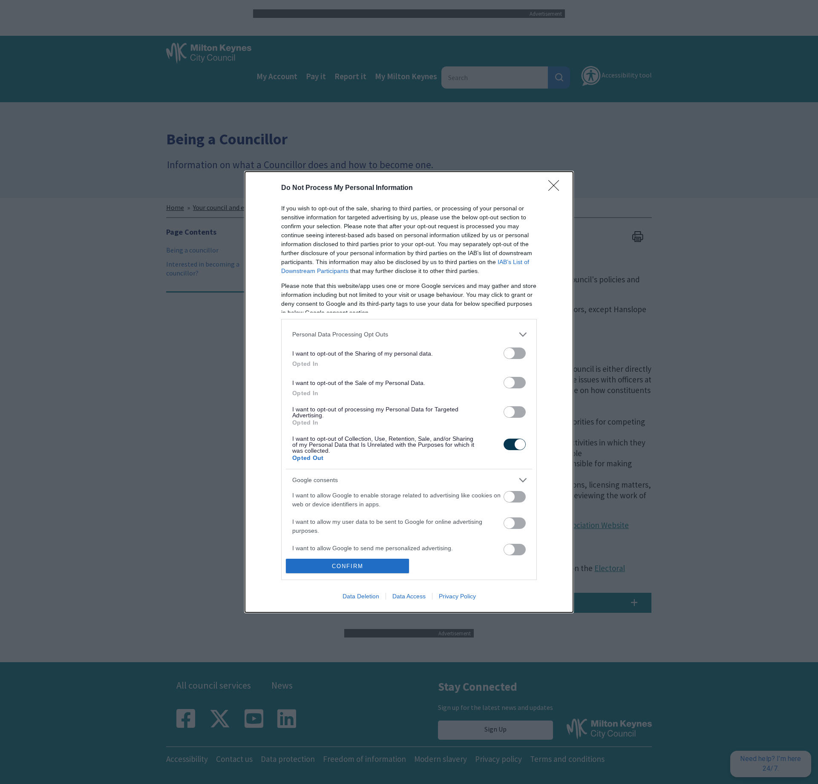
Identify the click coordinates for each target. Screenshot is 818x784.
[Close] (556, 188)
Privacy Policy (457, 596)
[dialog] (409, 392)
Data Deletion (361, 596)
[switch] (515, 353)
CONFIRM (347, 566)
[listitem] (409, 334)
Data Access (409, 596)
